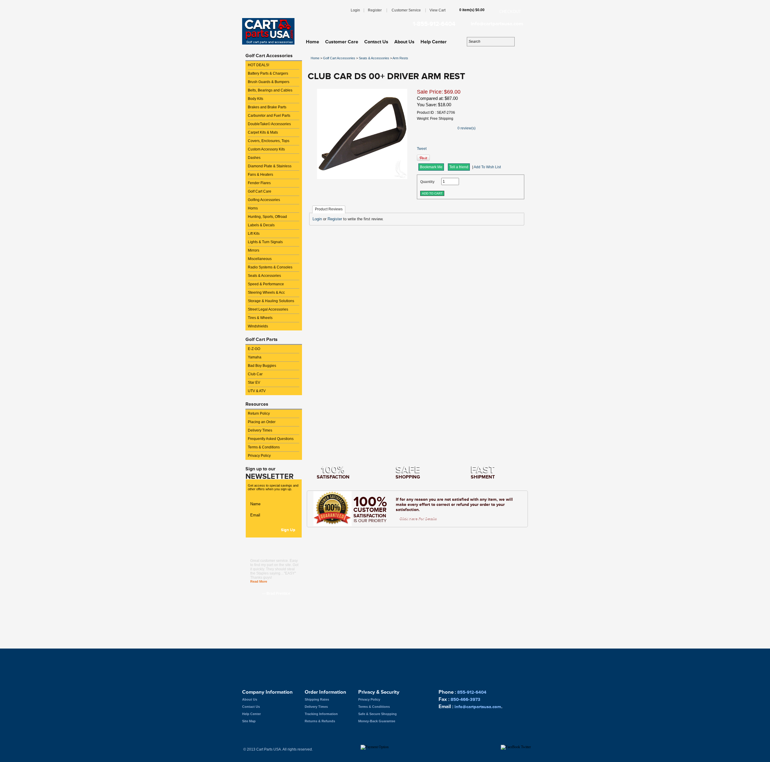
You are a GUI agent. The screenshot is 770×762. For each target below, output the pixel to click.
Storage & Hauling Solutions (271, 301)
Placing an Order (262, 422)
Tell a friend (458, 167)
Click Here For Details (418, 518)
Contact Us (376, 42)
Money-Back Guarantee (376, 721)
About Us (404, 42)
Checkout (510, 11)
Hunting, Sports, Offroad (267, 217)
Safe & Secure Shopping (377, 714)
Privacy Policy (259, 456)
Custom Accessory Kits (266, 149)
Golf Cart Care (259, 191)
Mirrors (253, 250)
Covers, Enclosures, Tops (268, 141)
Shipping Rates (317, 699)
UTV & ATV (257, 391)
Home (312, 42)
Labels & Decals (261, 225)
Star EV (254, 382)
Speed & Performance (266, 284)
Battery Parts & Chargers (268, 73)
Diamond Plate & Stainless (269, 166)
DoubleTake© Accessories (269, 124)
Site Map (249, 721)
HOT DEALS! (258, 65)
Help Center (433, 42)
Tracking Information (321, 714)
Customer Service (406, 10)
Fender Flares (259, 183)
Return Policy (259, 413)
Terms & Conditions (264, 447)
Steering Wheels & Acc (266, 292)
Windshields (258, 326)
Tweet (422, 149)
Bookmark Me (431, 167)
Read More (258, 581)
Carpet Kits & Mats (263, 132)
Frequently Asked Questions (271, 439)
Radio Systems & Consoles (270, 267)
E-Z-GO (254, 349)
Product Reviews (329, 209)
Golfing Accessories (264, 200)
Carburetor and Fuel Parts (269, 115)
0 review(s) (466, 128)
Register (375, 10)
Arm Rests (400, 58)
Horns (253, 208)
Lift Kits (254, 233)
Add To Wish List (487, 167)
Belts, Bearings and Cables (270, 90)
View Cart (437, 10)
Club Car (255, 374)
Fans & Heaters (260, 174)
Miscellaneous (260, 259)
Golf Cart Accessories (339, 58)
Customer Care (341, 42)
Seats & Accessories (264, 276)
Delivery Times (260, 430)
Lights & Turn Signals (265, 242)
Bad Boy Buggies (262, 366)
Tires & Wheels (260, 318)
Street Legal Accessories (268, 309)
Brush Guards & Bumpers (268, 82)
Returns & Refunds (320, 721)
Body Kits (255, 99)
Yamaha (254, 357)
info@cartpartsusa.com (497, 24)
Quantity (427, 182)
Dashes (254, 158)
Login (355, 10)
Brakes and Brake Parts (267, 107)
